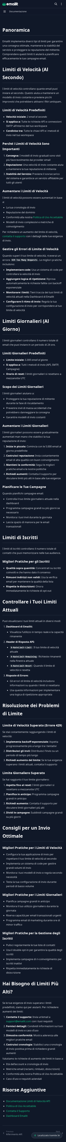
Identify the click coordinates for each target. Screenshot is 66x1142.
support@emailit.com (18, 1021)
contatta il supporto (14, 236)
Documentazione (18, 11)
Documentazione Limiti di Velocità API (28, 1101)
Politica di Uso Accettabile (48, 217)
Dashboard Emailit (17, 1116)
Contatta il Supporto (18, 1111)
